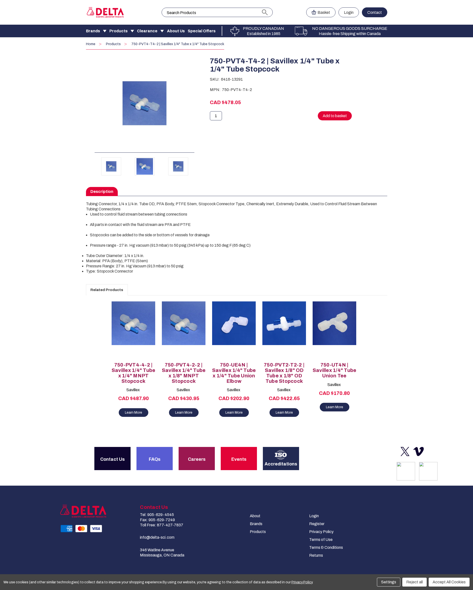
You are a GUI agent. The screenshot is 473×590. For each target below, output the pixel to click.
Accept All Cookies (449, 582)
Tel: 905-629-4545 (157, 515)
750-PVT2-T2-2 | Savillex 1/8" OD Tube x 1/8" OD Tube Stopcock (284, 373)
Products (118, 31)
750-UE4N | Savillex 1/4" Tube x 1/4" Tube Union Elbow (234, 373)
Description (101, 191)
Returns (316, 555)
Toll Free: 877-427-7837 (161, 525)
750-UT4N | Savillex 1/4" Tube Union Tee (334, 370)
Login (349, 12)
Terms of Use (321, 539)
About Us (176, 31)
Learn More (133, 412)
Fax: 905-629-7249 (157, 520)
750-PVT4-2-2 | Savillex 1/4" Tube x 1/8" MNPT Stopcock (184, 373)
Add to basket (133, 334)
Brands (93, 31)
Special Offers (202, 31)
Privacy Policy (321, 532)
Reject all (414, 582)
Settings (388, 582)
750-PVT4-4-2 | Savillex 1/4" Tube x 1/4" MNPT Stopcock (133, 373)
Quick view (131, 326)
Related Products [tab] (106, 290)
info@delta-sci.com (157, 537)
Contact (374, 12)
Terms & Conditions (326, 547)
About (255, 516)
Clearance (147, 31)
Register (316, 524)
